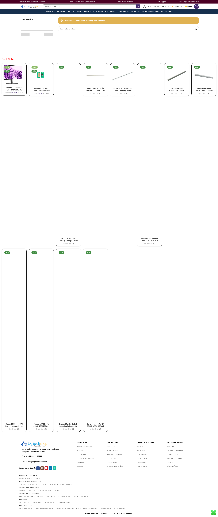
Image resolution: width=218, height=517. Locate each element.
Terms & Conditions (114, 454)
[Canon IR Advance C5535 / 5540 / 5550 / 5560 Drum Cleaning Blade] (203, 75)
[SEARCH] (138, 6)
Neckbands (141, 462)
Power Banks (142, 466)
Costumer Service (175, 442)
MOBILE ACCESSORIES (28, 475)
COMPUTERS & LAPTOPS (29, 487)
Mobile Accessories (84, 446)
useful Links (112, 442)
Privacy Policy (112, 450)
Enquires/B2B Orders (115, 466)
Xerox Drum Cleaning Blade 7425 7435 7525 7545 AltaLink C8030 (150, 240)
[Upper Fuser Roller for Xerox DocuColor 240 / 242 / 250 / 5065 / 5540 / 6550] (95, 75)
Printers (80, 450)
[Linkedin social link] (50, 468)
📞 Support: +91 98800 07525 (158, 6)
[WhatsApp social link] (54, 468)
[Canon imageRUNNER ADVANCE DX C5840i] (95, 336)
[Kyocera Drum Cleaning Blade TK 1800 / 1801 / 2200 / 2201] (176, 75)
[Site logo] (29, 6)
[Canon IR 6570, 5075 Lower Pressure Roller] (14, 336)
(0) (73, 244)
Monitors (80, 462)
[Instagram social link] (42, 468)
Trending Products (145, 442)
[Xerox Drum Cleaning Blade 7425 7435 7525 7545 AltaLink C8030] (149, 150)
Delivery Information (175, 450)
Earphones (141, 450)
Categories (82, 442)
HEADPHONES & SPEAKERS (30, 481)
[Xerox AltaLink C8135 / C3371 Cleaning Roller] (122, 75)
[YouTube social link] (46, 468)
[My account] (144, 6)
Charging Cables (143, 454)
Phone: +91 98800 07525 (32, 456)
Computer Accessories (85, 458)
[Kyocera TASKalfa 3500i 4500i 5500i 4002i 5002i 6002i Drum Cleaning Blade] (41, 336)
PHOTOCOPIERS (25, 506)
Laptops (80, 466)
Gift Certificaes (173, 466)
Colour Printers (143, 458)
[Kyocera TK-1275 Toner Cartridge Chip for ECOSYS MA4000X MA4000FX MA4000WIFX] (41, 75)
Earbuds (140, 446)
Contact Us (111, 458)
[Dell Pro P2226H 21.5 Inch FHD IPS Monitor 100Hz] (14, 75)
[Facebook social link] (38, 468)
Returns (170, 462)
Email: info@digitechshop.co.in (34, 462)
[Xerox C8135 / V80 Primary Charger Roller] (68, 150)
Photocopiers (82, 454)
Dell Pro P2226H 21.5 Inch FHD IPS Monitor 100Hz (14, 90)
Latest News (112, 462)
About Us (170, 446)
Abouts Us (111, 446)
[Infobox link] (177, 6)
